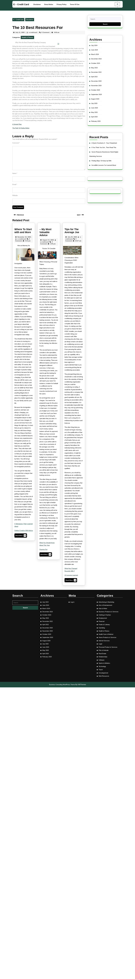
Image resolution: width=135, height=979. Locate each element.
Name (14, 173)
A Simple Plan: (17, 124)
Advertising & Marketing (106, 602)
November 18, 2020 (24, 237)
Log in (72, 602)
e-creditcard (33, 32)
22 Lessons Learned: (71, 575)
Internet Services (104, 641)
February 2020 (96, 121)
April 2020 (94, 117)
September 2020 (96, 94)
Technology (102, 666)
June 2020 (94, 108)
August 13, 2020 (48, 240)
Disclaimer (37, 4)
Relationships (103, 657)
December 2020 (96, 81)
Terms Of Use (74, 4)
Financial (101, 621)
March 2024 (95, 54)
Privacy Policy (61, 4)
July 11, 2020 (20, 32)
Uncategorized (103, 673)
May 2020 (94, 112)
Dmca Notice (48, 4)
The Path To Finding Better (20, 128)
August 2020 (95, 99)
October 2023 (95, 63)
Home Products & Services (107, 637)
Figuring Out (43, 549)
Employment (103, 618)
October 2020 (95, 90)
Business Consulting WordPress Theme (62, 684)
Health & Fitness (27, 37)
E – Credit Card (21, 4)
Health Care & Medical (106, 634)
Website (15, 195)
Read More (20, 536)
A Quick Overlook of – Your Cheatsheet (104, 143)
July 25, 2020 (72, 237)
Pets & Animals (104, 650)
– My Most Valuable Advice (45, 232)
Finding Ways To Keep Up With (101, 161)
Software (101, 660)
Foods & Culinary (104, 624)
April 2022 (94, 76)
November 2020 (96, 85)
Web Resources (104, 676)
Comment (16, 143)
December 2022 (96, 72)
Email (14, 184)
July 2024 (94, 45)
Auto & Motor (103, 608)
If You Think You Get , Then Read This (104, 147)
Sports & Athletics (104, 663)
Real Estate (102, 653)
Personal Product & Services (108, 647)
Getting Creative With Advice (23, 530)
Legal (100, 644)
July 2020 (94, 103)
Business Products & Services (108, 611)
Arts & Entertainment (105, 605)
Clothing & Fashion (105, 615)
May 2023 (94, 68)
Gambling (102, 628)
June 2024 (94, 50)
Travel (101, 669)
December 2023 (96, 59)
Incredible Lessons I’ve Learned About (104, 165)
